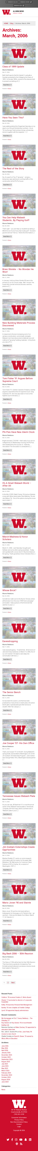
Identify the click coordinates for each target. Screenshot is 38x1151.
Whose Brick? (9, 590)
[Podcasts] (17, 1144)
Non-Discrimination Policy (19, 1122)
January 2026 (6, 1053)
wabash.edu (18, 5)
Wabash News (25, 2)
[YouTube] (20, 1139)
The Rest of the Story (13, 168)
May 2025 (5, 1068)
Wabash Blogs (13, 2)
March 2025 (5, 1071)
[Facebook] (12, 1139)
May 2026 (5, 1048)
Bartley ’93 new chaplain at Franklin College (16, 1007)
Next (12, 983)
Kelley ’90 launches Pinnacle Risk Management (17, 1005)
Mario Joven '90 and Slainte (16, 902)
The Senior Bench (11, 692)
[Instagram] (16, 1139)
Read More (7, 85)
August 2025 (6, 1062)
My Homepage (6, 1018)
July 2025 (5, 1064)
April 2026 (5, 1050)
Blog (11, 23)
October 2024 (6, 1077)
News (9, 88)
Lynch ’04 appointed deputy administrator (15, 1010)
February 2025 (6, 1073)
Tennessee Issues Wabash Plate (18, 796)
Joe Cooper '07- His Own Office (18, 743)
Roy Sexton (5, 1023)
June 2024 (5, 1082)
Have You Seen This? (13, 117)
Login (19, 1126)
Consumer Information (19, 1117)
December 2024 (7, 1075)
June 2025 (5, 1066)
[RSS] (21, 1144)
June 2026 (5, 1046)
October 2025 (6, 1057)
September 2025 (7, 1059)
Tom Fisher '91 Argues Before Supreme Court (17, 379)
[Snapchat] (25, 1139)
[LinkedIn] (30, 1139)
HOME (6, 23)
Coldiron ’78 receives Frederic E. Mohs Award (16, 997)
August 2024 (6, 1079)
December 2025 (7, 1055)
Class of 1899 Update (13, 66)
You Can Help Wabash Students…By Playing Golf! (15, 219)
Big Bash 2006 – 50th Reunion (17, 953)
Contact (19, 1124)
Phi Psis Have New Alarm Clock (18, 432)
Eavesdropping (10, 641)
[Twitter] (8, 1139)
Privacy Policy (19, 1120)
